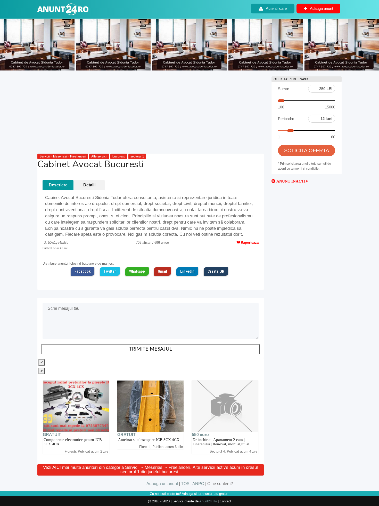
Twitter (110, 271)
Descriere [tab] (58, 185)
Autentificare (276, 8)
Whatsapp (137, 271)
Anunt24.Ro (208, 501)
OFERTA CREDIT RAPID (291, 79)
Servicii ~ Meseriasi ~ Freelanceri (62, 156)
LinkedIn (187, 271)
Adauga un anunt (162, 483)
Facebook (82, 271)
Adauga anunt (321, 8)
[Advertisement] (150, 112)
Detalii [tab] (89, 185)
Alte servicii (99, 156)
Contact (225, 501)
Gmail (162, 271)
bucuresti (118, 156)
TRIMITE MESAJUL (150, 349)
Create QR (216, 271)
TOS (185, 483)
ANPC (198, 483)
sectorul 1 (137, 156)
